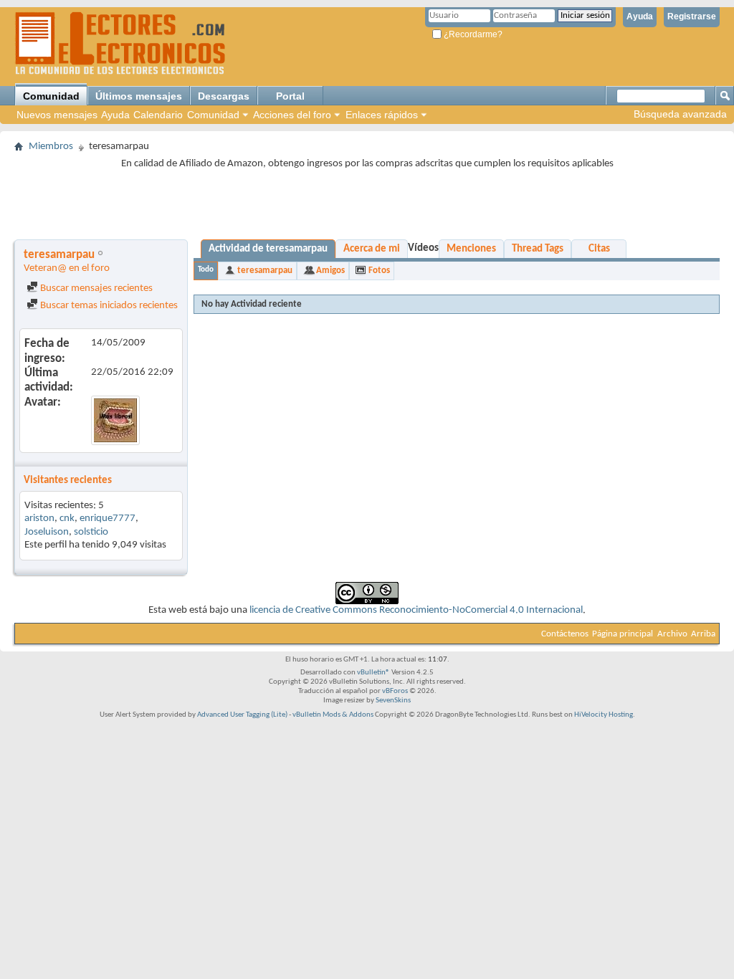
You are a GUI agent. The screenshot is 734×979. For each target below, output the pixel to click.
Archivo (672, 634)
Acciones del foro (292, 114)
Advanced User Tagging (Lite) (242, 715)
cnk (67, 518)
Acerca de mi (371, 249)
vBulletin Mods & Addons (332, 715)
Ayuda (639, 16)
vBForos (395, 691)
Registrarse (691, 16)
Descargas (223, 96)
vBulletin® (373, 673)
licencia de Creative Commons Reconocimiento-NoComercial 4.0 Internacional (416, 610)
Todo (206, 270)
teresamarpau (264, 270)
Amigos (330, 270)
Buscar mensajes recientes (95, 288)
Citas (599, 249)
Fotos (379, 270)
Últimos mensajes (138, 96)
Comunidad (51, 96)
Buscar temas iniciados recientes (108, 305)
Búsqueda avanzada (680, 114)
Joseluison (46, 532)
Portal (290, 96)
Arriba (703, 634)
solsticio (91, 532)
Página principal (622, 634)
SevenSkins (393, 701)
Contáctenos (564, 634)
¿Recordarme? (472, 34)
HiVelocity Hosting (603, 715)
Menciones (471, 249)
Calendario (158, 114)
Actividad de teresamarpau (268, 249)
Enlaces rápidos (381, 114)
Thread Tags (537, 249)
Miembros (51, 146)
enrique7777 (107, 518)
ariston (39, 518)
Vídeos (423, 248)
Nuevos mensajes (56, 114)
